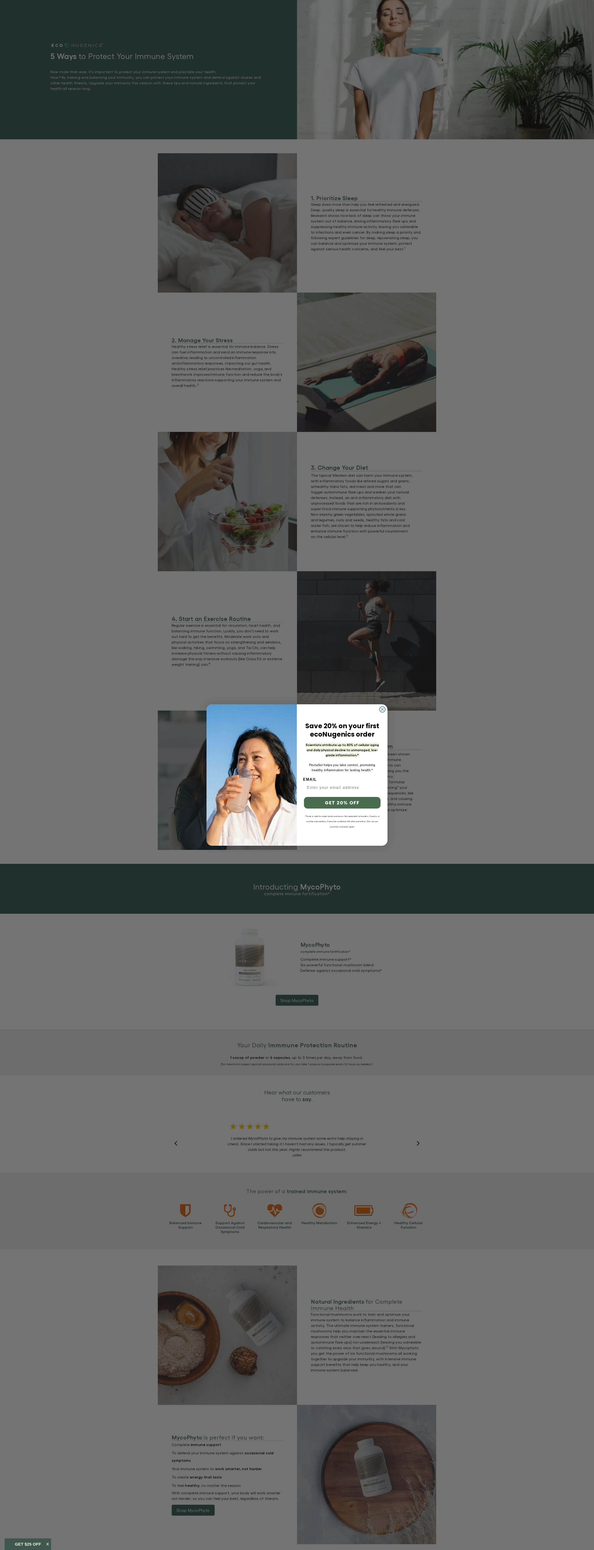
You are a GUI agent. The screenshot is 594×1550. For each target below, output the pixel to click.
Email (310, 779)
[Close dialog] (382, 709)
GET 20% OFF (342, 802)
